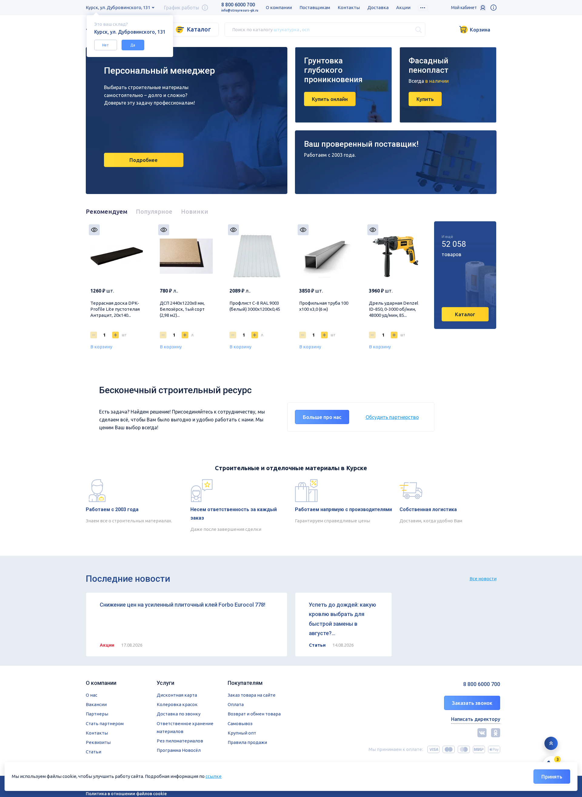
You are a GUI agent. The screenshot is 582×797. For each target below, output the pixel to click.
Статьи (93, 751)
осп (305, 29)
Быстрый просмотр (94, 229)
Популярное (154, 211)
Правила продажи (247, 742)
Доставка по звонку (178, 713)
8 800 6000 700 (238, 4)
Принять (551, 776)
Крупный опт (242, 732)
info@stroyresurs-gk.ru (239, 10)
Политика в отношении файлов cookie (126, 793)
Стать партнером (105, 723)
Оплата (236, 704)
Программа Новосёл (179, 750)
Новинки (194, 211)
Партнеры (97, 713)
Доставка (378, 7)
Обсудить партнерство (392, 417)
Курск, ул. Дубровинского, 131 (118, 7)
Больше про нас (322, 417)
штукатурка (286, 29)
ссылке (214, 776)
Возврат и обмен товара (254, 713)
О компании (279, 7)
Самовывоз (240, 723)
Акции (403, 7)
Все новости (483, 578)
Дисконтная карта (177, 695)
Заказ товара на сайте (252, 695)
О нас (91, 695)
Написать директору (475, 719)
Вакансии (96, 704)
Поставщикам (314, 7)
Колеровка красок (177, 704)
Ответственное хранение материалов (185, 727)
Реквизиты (98, 742)
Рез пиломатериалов (180, 740)
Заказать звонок (472, 703)
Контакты (349, 7)
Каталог (199, 29)
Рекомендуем (106, 211)
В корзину (101, 346)
